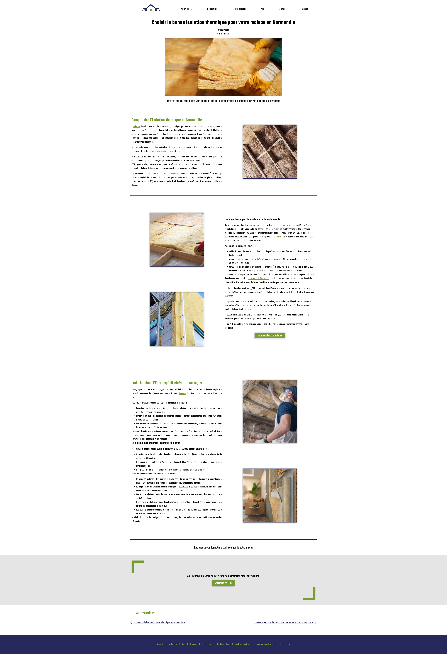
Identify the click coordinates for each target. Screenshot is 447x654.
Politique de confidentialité (265, 644)
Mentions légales (242, 644)
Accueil (160, 644)
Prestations (184, 9)
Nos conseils (240, 9)
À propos (283, 9)
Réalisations (212, 9)
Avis (262, 9)
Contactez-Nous (223, 644)
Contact (305, 9)
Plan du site (285, 644)
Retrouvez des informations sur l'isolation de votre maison (223, 547)
